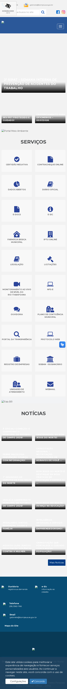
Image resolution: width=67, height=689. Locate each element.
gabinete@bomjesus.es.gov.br (41, 5)
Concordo (39, 681)
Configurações (18, 681)
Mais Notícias (57, 562)
